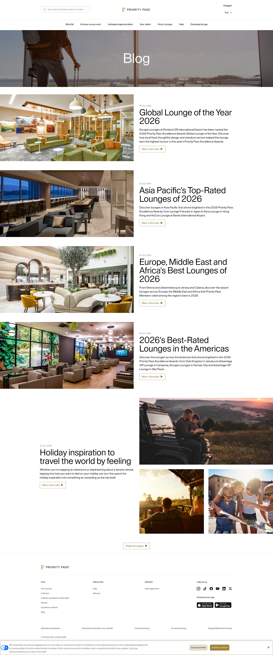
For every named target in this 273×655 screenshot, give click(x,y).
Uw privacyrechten (198, 647)
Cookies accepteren (219, 647)
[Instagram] (198, 588)
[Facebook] (211, 588)
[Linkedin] (224, 588)
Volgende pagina (136, 546)
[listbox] (228, 13)
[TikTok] (205, 588)
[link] (205, 605)
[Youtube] (217, 588)
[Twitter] (230, 588)
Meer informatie (152, 149)
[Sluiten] (268, 647)
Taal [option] (226, 13)
